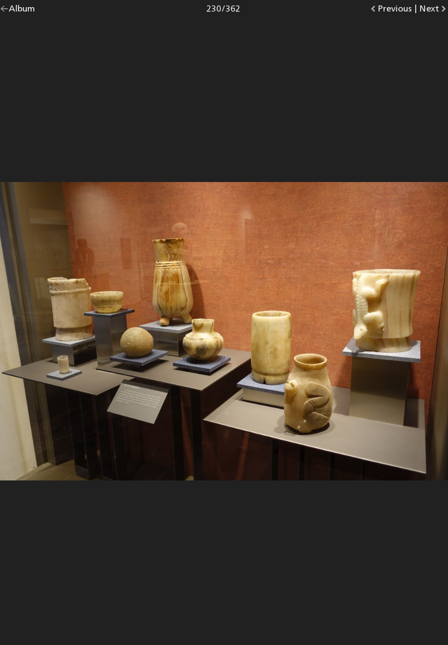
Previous (395, 10)
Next (433, 10)
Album (22, 10)
